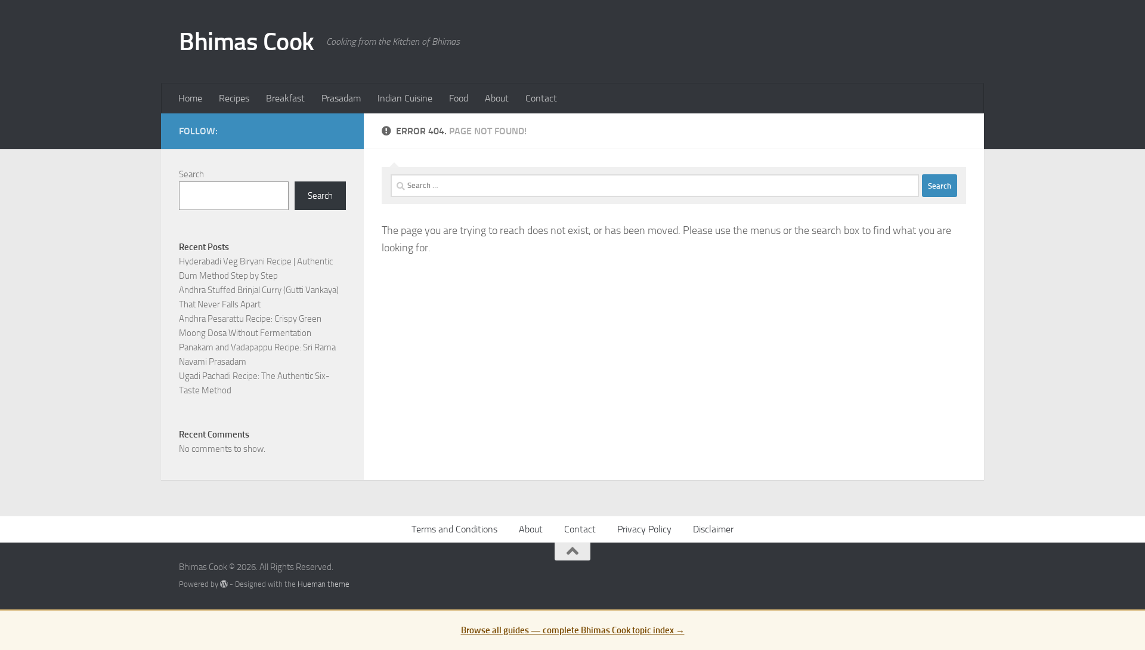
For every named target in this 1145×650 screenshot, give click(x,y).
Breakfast (285, 98)
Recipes (234, 98)
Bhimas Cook (246, 42)
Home (190, 98)
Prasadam (341, 98)
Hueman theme (323, 584)
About (497, 98)
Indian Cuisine (404, 98)
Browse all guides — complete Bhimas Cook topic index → (573, 630)
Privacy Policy (644, 529)
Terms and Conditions (454, 529)
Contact (541, 98)
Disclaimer (713, 529)
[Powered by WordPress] (224, 584)
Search (191, 174)
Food (458, 98)
